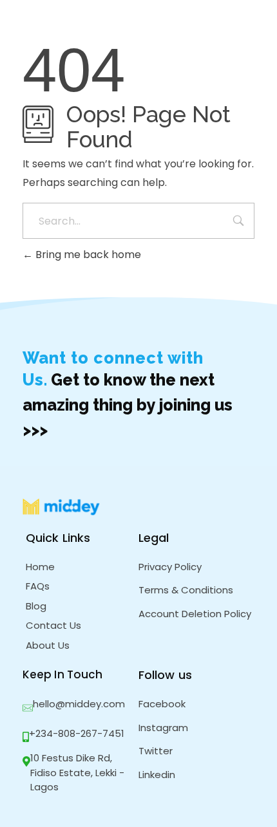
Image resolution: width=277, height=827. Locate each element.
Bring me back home (87, 254)
